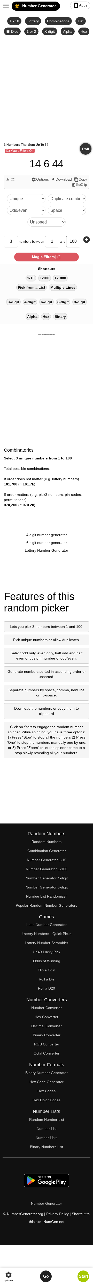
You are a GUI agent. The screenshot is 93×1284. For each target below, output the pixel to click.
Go (46, 1276)
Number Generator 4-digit (47, 878)
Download (61, 179)
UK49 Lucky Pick (46, 952)
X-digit (49, 31)
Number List (47, 1129)
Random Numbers (46, 842)
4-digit (30, 302)
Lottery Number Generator (46, 550)
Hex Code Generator (46, 1082)
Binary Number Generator (46, 1073)
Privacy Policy (57, 1214)
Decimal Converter (46, 1026)
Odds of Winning (46, 961)
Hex (84, 31)
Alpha (67, 31)
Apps (80, 5)
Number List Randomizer (46, 896)
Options (40, 179)
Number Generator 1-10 (46, 860)
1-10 (31, 278)
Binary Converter (46, 1035)
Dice (12, 31)
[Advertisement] (46, 88)
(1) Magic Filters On (19, 151)
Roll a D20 (46, 988)
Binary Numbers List (46, 1147)
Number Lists (46, 1138)
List (80, 21)
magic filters (46, 257)
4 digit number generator (46, 535)
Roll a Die (47, 979)
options (8, 1276)
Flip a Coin (46, 970)
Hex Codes (46, 1091)
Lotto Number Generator (46, 925)
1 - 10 (14, 21)
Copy (80, 179)
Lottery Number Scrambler (46, 943)
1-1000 (60, 278)
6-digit (46, 302)
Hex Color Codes (46, 1100)
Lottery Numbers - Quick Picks (46, 934)
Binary (60, 316)
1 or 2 (31, 31)
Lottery (33, 21)
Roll (85, 149)
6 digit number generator (46, 543)
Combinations (58, 21)
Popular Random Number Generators (46, 905)
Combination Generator (46, 851)
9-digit (79, 302)
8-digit (63, 302)
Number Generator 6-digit (47, 887)
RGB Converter (46, 1044)
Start (83, 1276)
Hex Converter (46, 1017)
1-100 (44, 278)
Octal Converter (46, 1053)
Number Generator (38, 6)
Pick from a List (31, 287)
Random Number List (46, 1119)
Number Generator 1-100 (46, 869)
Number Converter (46, 1008)
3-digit (13, 302)
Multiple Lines (62, 287)
